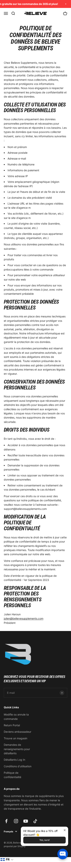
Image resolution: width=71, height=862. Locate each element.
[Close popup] (64, 830)
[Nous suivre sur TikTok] (35, 821)
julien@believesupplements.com (23, 618)
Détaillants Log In (14, 759)
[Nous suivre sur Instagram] (16, 821)
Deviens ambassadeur (17, 731)
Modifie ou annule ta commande (16, 716)
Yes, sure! (44, 840)
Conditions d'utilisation (17, 766)
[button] (7, 859)
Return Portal (12, 725)
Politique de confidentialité (12, 774)
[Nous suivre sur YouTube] (25, 821)
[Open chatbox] (62, 854)
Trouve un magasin (15, 738)
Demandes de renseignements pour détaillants (17, 749)
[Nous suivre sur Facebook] (6, 821)
